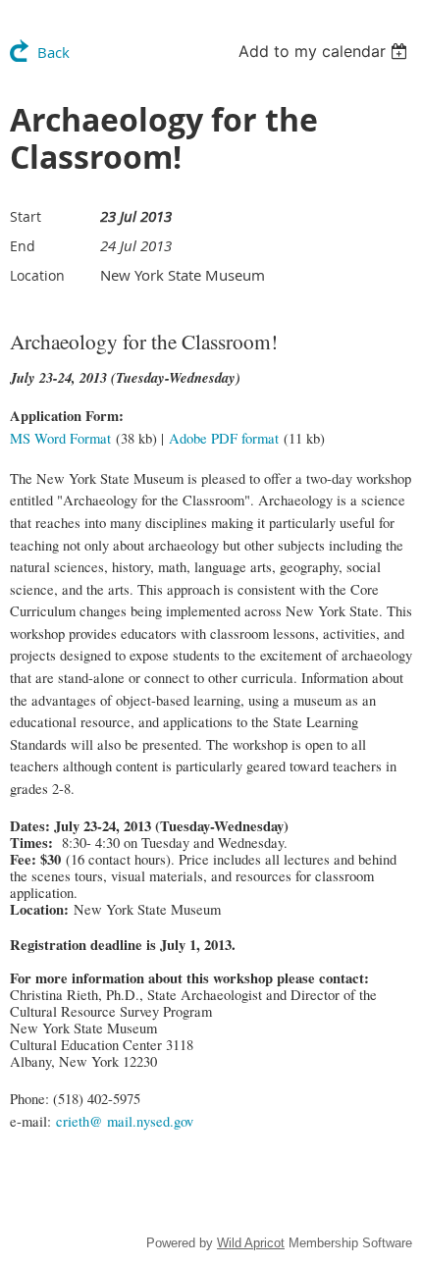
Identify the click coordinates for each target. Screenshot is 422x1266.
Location (37, 275)
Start (25, 216)
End (22, 246)
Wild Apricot (251, 1243)
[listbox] (325, 51)
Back (53, 52)
